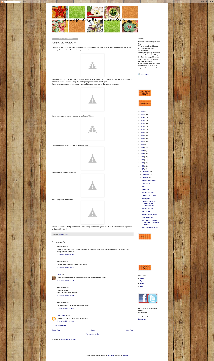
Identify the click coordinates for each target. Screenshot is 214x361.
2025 (142, 114)
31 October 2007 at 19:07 (65, 267)
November (146, 174)
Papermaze (142, 319)
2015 (142, 144)
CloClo (59, 274)
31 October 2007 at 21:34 (65, 280)
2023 (142, 120)
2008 (142, 166)
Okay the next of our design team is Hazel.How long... (149, 203)
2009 (142, 163)
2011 (142, 157)
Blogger (125, 355)
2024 (142, 117)
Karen (142, 283)
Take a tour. (146, 211)
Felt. (143, 186)
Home (93, 330)
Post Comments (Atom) (69, 339)
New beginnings (147, 217)
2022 (142, 123)
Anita (142, 278)
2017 (142, 138)
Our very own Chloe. (149, 195)
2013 (142, 151)
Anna (142, 289)
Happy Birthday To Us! (150, 227)
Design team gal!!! (148, 192)
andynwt (111, 355)
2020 (142, 129)
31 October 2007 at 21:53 (65, 295)
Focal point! (146, 198)
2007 (142, 169)
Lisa (141, 286)
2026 (142, 111)
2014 (142, 148)
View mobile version (92, 334)
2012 (142, 154)
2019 (142, 132)
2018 (142, 135)
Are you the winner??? (149, 180)
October (145, 177)
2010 (142, 160)
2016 (142, 141)
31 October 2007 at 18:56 (65, 254)
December (146, 171)
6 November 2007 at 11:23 (65, 321)
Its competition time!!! (149, 214)
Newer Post (56, 330)
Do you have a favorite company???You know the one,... (150, 222)
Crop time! (146, 189)
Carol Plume (61, 315)
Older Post (129, 330)
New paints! (146, 183)
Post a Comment (60, 325)
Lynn (142, 281)
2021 (142, 126)
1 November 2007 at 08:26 (65, 308)
